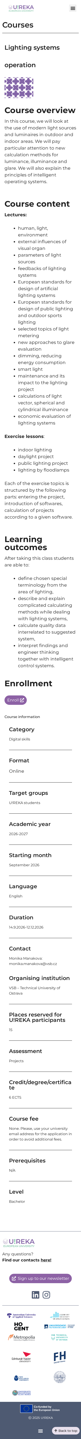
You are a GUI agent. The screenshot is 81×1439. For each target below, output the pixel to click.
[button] (72, 8)
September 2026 (24, 865)
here (45, 1260)
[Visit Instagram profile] (35, 1295)
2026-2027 (18, 834)
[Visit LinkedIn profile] (46, 1295)
